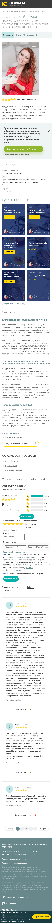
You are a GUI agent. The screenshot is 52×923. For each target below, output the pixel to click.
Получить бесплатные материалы (19, 444)
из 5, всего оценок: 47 (26, 100)
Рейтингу (30, 587)
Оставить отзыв (27, 517)
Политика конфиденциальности (15, 863)
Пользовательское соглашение (15, 859)
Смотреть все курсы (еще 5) (13, 304)
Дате (19, 587)
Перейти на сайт (41, 917)
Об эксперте (8, 35)
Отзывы (32, 35)
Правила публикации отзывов (15, 552)
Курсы (20, 35)
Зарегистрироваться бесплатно (23, 149)
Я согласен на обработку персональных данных (25, 574)
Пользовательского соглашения (22, 557)
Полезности (6, 590)
